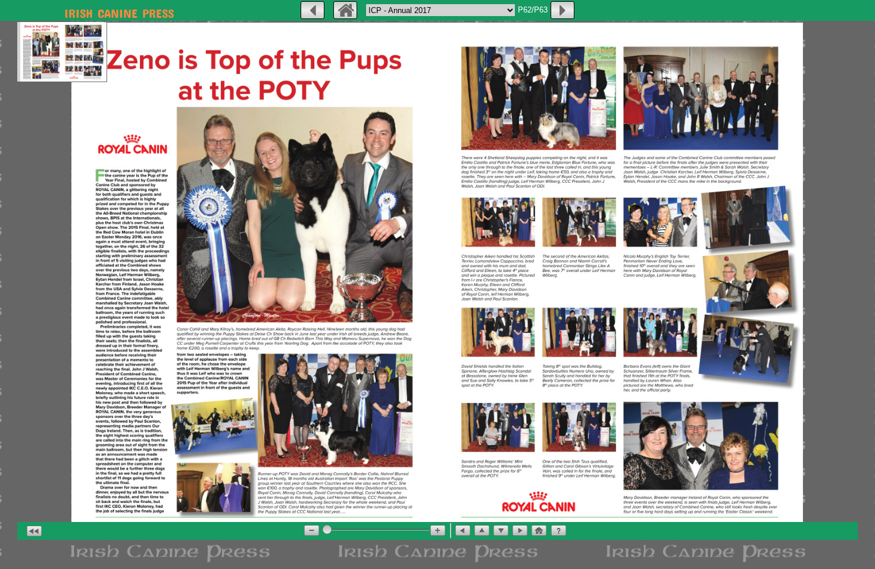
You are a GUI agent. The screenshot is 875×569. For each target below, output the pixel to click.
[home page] (345, 10)
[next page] (562, 10)
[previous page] (312, 10)
